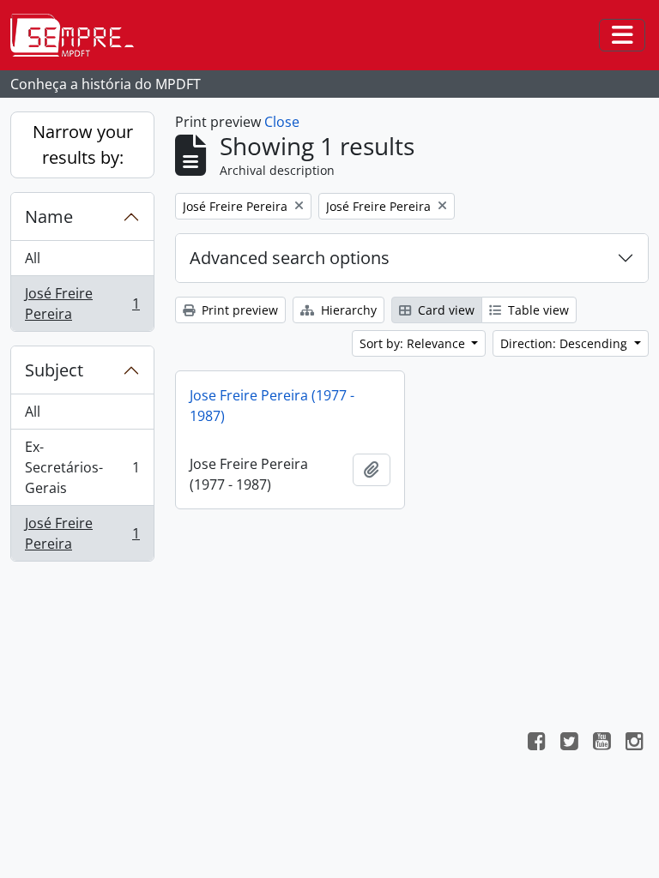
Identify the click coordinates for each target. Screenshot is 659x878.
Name (49, 216)
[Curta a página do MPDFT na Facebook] (536, 743)
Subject (54, 370)
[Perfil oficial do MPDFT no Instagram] (634, 743)
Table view (537, 310)
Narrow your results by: (83, 144)
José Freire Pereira (82, 303)
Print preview (238, 310)
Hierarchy (347, 310)
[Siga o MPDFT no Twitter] (568, 743)
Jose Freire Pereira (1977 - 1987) (272, 405)
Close (281, 121)
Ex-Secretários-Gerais (82, 467)
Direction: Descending (565, 343)
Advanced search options (290, 257)
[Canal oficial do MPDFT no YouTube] (601, 743)
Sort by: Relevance (414, 343)
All (32, 258)
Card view (444, 310)
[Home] (79, 35)
